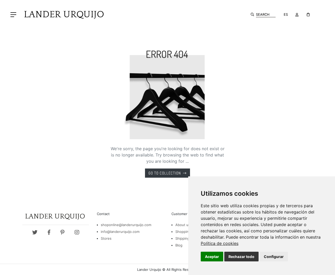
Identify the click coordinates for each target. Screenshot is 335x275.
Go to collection (164, 173)
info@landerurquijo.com (120, 231)
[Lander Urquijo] (62, 14)
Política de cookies (219, 243)
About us (182, 225)
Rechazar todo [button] (241, 256)
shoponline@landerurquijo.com (126, 225)
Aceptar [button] (212, 256)
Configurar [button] (274, 256)
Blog (178, 245)
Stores (106, 238)
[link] (219, 243)
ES (286, 14)
